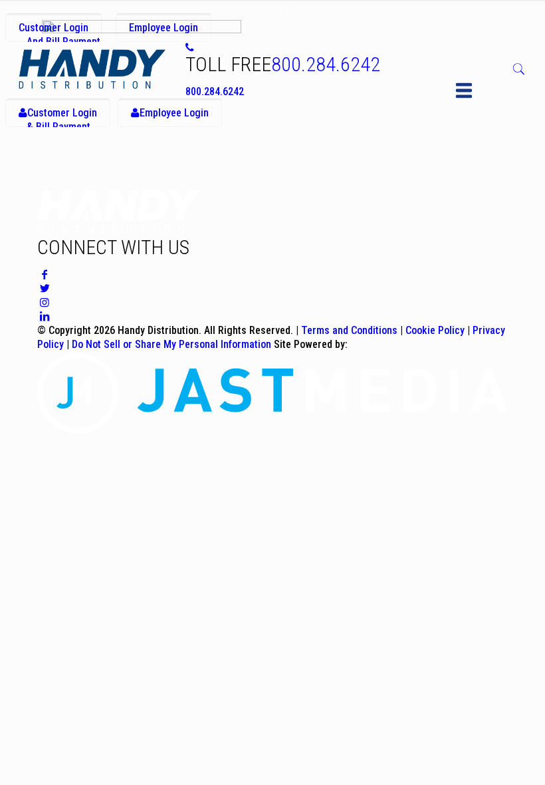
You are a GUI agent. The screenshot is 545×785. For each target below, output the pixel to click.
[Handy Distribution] (92, 68)
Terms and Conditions (349, 330)
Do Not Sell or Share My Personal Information (171, 344)
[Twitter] (44, 288)
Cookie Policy (435, 330)
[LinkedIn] (44, 316)
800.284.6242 (325, 64)
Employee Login (163, 27)
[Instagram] (44, 302)
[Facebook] (44, 274)
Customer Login (59, 31)
